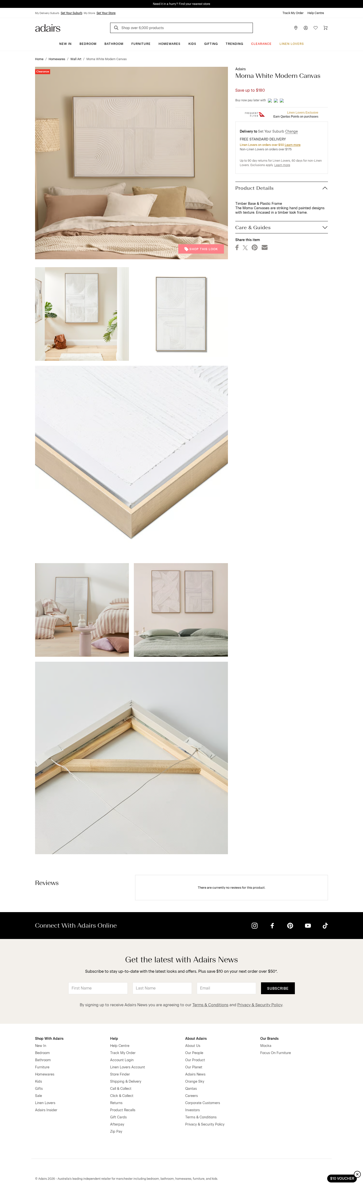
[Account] (305, 28)
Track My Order (292, 13)
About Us (192, 1046)
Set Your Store (106, 13)
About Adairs (196, 1039)
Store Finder (120, 1074)
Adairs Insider (46, 1110)
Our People (194, 1053)
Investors (192, 1110)
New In (65, 44)
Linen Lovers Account (127, 1067)
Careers (191, 1096)
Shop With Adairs (49, 1039)
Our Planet (193, 1067)
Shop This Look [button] (203, 249)
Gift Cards (118, 1117)
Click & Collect (121, 1096)
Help (114, 1039)
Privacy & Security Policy (259, 1005)
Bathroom (113, 44)
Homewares (170, 44)
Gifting (211, 44)
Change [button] (291, 131)
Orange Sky (194, 1081)
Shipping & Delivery (125, 1081)
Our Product (195, 1060)
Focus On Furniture (275, 1053)
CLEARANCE (261, 44)
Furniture (141, 44)
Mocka (265, 1046)
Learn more (293, 145)
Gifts (39, 1089)
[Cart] (325, 28)
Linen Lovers (292, 44)
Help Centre (315, 13)
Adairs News (195, 1074)
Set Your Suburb (71, 13)
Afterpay (117, 1124)
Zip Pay (116, 1131)
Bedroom (88, 44)
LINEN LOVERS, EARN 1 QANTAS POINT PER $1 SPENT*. (185, 4)
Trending (234, 44)
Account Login (122, 1060)
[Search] (117, 28)
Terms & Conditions (210, 1005)
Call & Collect (120, 1089)
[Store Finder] (295, 28)
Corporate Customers (202, 1103)
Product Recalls (122, 1110)
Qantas (191, 1089)
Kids (192, 44)
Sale (38, 1096)
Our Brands (269, 1039)
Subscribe (278, 989)
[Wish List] (315, 28)
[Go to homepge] (47, 27)
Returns (116, 1103)
